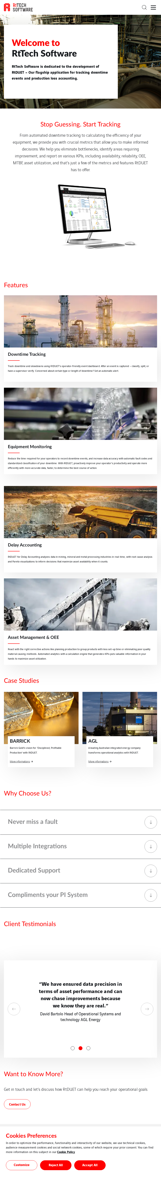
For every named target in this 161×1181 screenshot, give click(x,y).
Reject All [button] (56, 1164)
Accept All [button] (90, 1164)
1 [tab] (73, 1048)
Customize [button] (22, 1164)
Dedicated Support (34, 870)
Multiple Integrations (37, 846)
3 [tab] (88, 1048)
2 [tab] (80, 1048)
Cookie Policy (66, 1151)
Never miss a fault (33, 822)
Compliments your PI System (48, 895)
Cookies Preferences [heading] (31, 1136)
